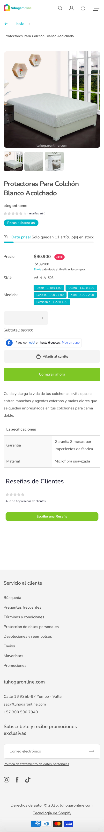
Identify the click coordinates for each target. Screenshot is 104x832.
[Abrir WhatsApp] (92, 819)
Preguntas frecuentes (22, 607)
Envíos (9, 646)
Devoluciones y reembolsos (28, 636)
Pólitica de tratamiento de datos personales (36, 764)
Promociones (15, 665)
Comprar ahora (52, 374)
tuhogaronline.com (76, 805)
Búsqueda (12, 597)
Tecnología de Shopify (52, 813)
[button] (13, 161)
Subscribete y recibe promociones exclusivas (40, 730)
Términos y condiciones (24, 617)
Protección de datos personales (31, 626)
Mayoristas (13, 656)
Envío (37, 269)
